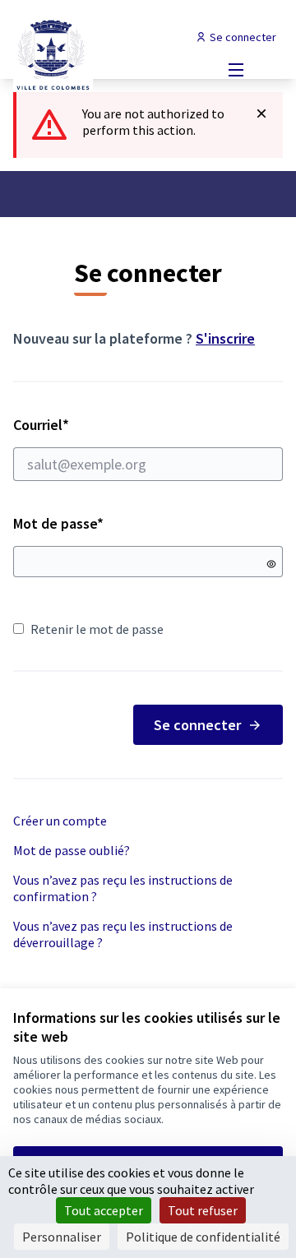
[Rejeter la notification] (261, 113)
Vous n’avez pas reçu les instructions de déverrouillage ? (123, 934)
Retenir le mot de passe (97, 629)
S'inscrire (225, 338)
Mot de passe (58, 523)
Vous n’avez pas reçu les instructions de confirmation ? (123, 888)
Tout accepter (103, 1210)
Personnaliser (61, 1236)
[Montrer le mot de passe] (271, 564)
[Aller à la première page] (112, 53)
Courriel (99, 424)
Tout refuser (203, 1210)
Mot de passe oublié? (71, 850)
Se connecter (197, 724)
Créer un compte (60, 820)
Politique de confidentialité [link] (203, 1236)
